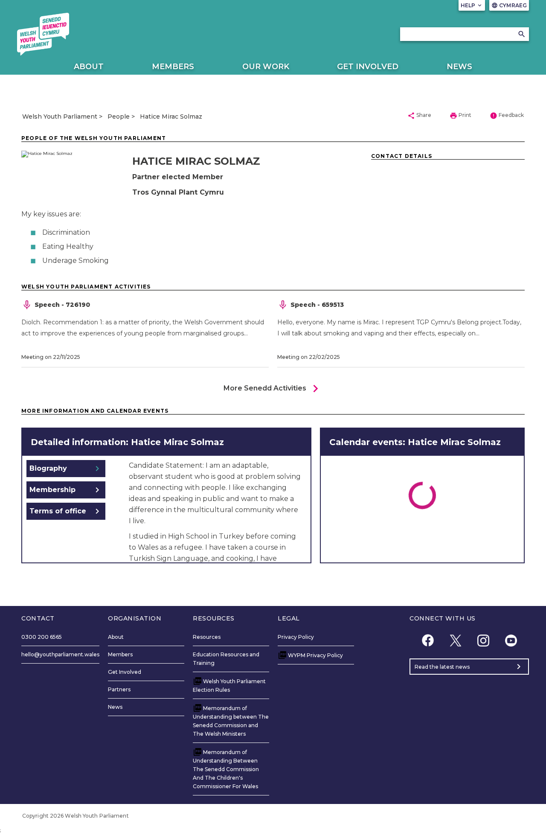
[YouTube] (510, 640)
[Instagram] (483, 640)
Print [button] (460, 115)
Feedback (507, 115)
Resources (207, 637)
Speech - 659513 (317, 305)
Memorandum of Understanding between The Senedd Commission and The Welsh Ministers (231, 721)
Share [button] (419, 115)
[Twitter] (455, 640)
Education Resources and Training (226, 658)
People (118, 116)
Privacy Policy (296, 637)
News (459, 66)
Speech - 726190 (62, 305)
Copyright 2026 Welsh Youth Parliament (75, 816)
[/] (43, 34)
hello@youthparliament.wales (60, 654)
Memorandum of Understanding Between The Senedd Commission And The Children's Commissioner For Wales (226, 769)
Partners (119, 689)
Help (472, 5)
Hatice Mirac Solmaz (171, 116)
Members (173, 66)
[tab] (65, 468)
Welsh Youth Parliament (59, 116)
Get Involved (367, 66)
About (89, 66)
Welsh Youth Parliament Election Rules (229, 685)
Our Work (265, 66)
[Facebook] (427, 640)
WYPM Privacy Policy (315, 655)
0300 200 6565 (41, 637)
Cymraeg (509, 5)
